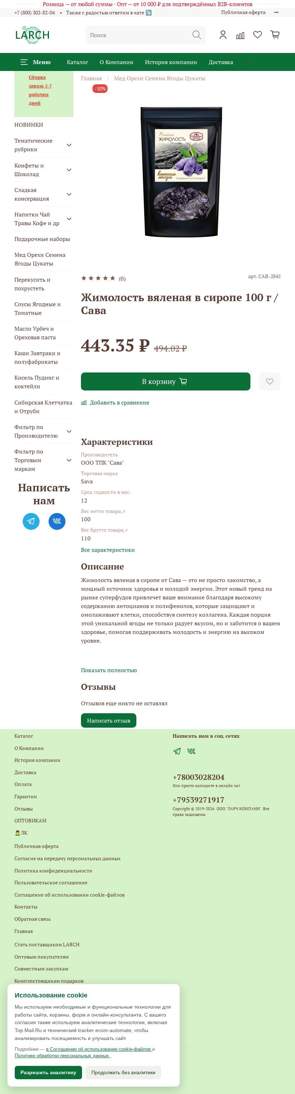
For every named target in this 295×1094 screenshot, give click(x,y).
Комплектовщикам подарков (48, 980)
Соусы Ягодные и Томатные (37, 308)
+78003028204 (198, 777)
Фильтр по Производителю (36, 431)
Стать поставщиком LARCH (47, 944)
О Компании (116, 62)
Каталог (77, 62)
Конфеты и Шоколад (29, 169)
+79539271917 (198, 800)
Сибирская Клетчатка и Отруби (43, 406)
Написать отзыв (108, 720)
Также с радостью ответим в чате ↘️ (109, 12)
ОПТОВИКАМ (30, 820)
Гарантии (25, 796)
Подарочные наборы (42, 239)
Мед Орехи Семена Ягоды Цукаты (159, 78)
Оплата (23, 784)
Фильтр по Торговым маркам (28, 460)
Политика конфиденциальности (53, 870)
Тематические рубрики (33, 145)
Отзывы (23, 808)
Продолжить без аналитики (123, 1072)
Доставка (221, 62)
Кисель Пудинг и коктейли (36, 382)
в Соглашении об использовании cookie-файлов (99, 1049)
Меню (42, 62)
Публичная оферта (243, 12)
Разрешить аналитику (48, 1072)
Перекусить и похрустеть (32, 284)
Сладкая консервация (31, 194)
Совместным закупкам (41, 968)
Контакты (25, 906)
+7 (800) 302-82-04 (34, 12)
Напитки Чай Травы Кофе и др (36, 218)
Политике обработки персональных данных (62, 1055)
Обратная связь (32, 918)
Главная (91, 78)
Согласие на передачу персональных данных (67, 858)
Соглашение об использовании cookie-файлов (69, 894)
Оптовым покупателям (41, 956)
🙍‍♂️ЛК (20, 832)
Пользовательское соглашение (50, 882)
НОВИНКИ (28, 125)
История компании (171, 62)
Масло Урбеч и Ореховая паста (35, 333)
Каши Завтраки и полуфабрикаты (37, 357)
